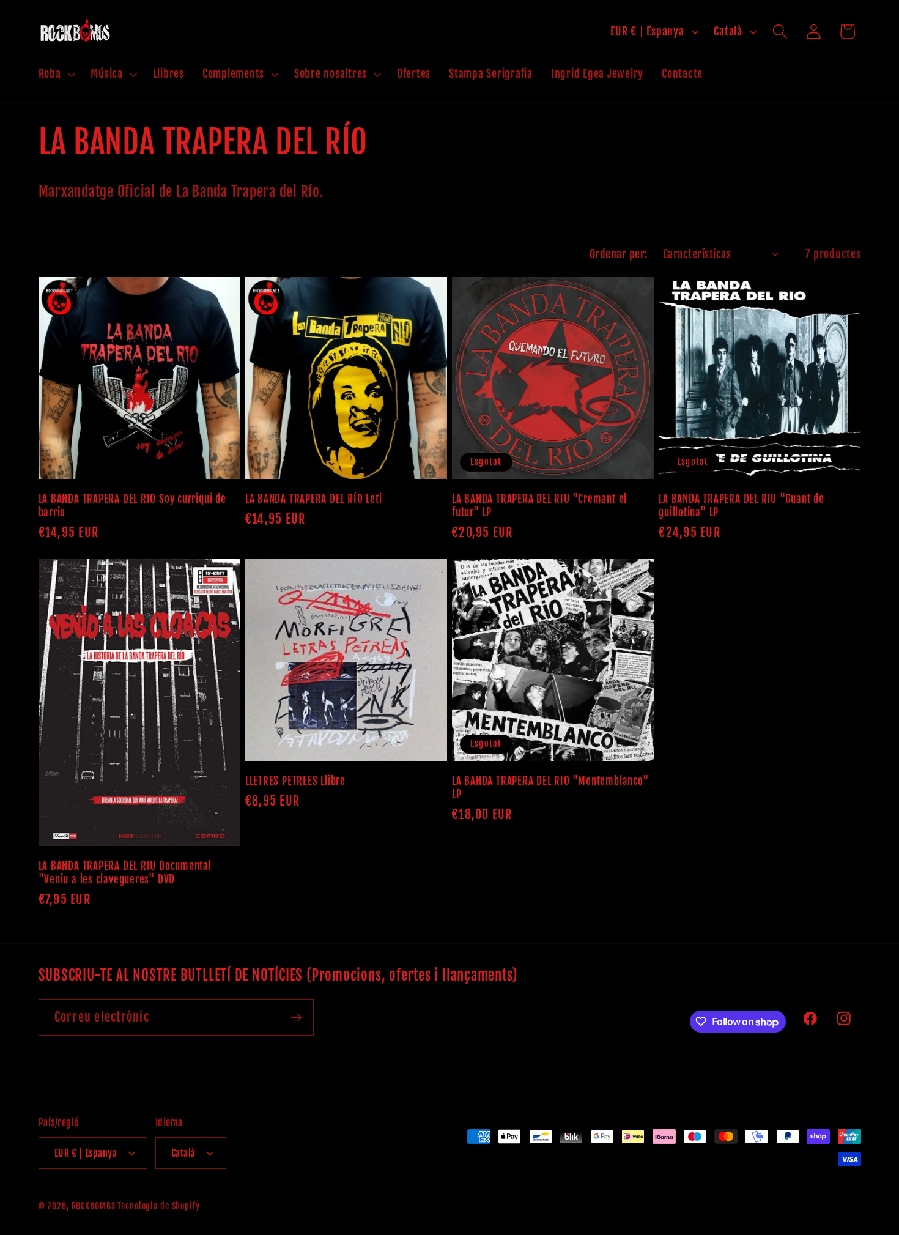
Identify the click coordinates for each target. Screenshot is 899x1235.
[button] (55, 74)
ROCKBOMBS (94, 1206)
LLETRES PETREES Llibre (295, 780)
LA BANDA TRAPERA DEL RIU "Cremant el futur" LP (539, 505)
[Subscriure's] (296, 1017)
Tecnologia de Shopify (158, 1206)
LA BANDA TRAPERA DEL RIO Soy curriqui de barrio (132, 505)
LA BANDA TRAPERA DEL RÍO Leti (313, 498)
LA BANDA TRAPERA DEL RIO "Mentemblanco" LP (550, 787)
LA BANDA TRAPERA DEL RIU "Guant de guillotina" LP (741, 505)
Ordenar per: (619, 254)
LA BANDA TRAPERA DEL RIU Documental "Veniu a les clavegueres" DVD (125, 872)
